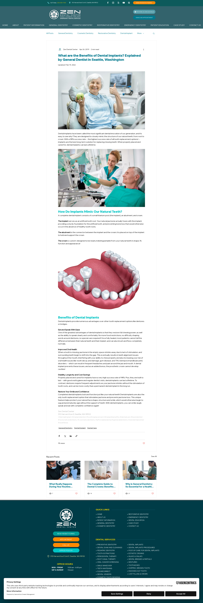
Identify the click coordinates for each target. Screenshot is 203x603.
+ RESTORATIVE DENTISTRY (138, 514)
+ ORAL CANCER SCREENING (107, 562)
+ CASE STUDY (133, 523)
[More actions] (143, 49)
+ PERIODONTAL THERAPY (106, 556)
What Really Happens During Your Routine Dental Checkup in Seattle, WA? (60, 485)
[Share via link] (76, 436)
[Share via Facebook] (59, 436)
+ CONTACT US (133, 526)
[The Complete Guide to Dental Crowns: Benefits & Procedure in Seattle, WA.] (102, 470)
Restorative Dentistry (107, 33)
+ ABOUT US (100, 517)
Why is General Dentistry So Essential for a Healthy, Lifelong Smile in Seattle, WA (139, 485)
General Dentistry (65, 33)
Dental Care (92, 428)
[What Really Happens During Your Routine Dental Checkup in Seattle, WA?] (63, 470)
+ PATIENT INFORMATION (105, 520)
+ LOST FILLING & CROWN (137, 574)
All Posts (49, 33)
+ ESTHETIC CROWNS (135, 553)
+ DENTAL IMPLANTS (135, 545)
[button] (15, 25)
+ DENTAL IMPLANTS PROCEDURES (141, 547)
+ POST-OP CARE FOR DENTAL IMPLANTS (143, 550)
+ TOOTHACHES (133, 565)
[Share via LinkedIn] (71, 436)
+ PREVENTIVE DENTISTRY (106, 545)
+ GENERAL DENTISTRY (105, 523)
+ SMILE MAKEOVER (104, 566)
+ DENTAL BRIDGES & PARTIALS (139, 559)
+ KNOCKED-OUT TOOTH (137, 571)
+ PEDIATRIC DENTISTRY (105, 550)
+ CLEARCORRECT (103, 571)
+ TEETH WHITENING (104, 568)
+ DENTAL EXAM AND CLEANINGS (109, 547)
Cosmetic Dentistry (85, 33)
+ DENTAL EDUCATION (135, 520)
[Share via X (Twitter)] (65, 436)
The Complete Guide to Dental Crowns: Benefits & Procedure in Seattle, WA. (101, 485)
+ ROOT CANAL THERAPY (106, 559)
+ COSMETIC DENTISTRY (105, 526)
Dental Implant (126, 33)
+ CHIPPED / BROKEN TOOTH (138, 568)
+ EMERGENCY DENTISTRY (137, 517)
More (139, 33)
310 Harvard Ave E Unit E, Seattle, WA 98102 (85, 2)
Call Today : (53, 3)
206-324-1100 (61, 3)
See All (154, 456)
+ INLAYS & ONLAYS (134, 556)
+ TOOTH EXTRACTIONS (105, 553)
